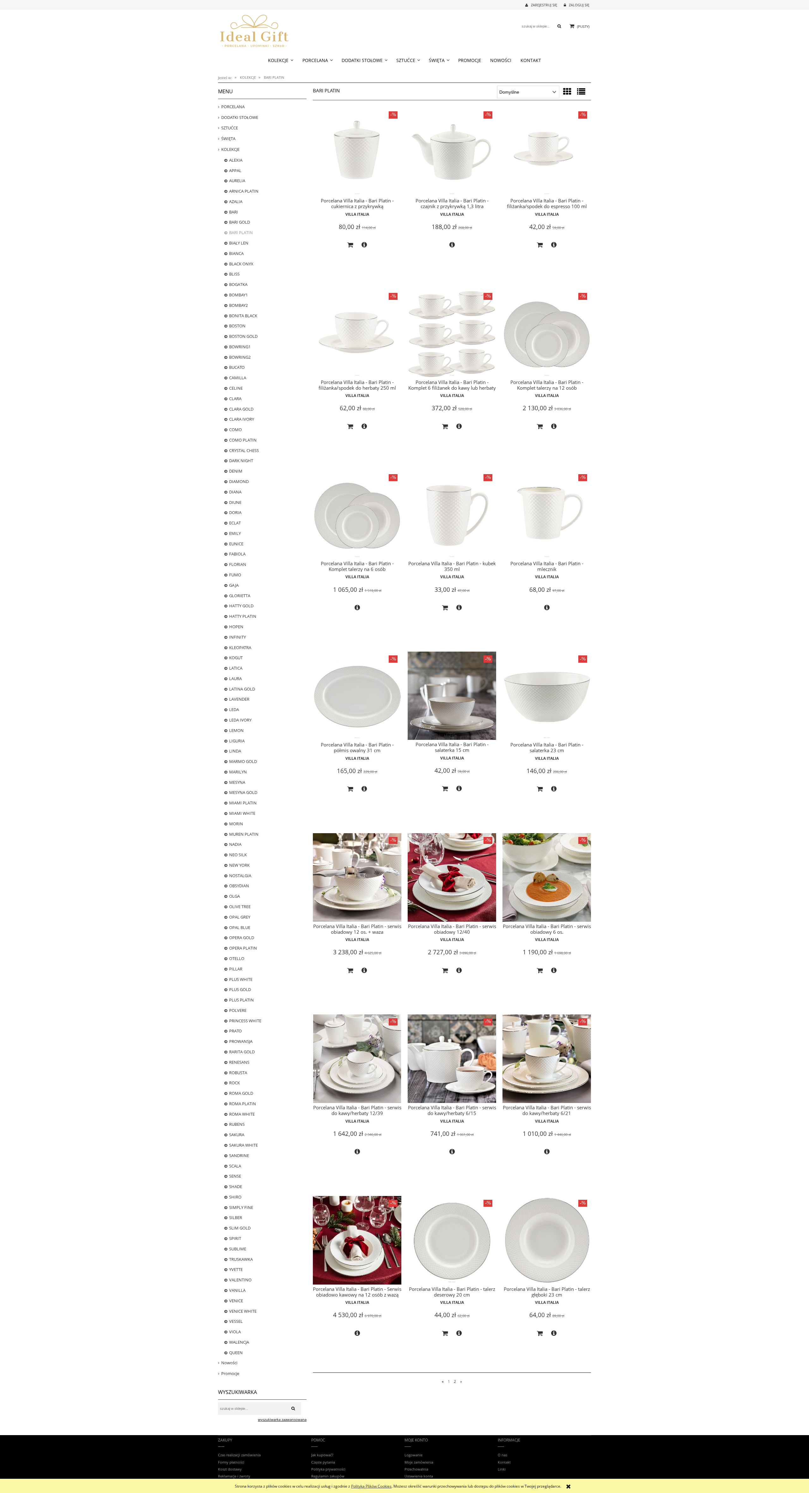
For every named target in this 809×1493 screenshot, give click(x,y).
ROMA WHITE (242, 1114)
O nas (502, 1455)
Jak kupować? (322, 1455)
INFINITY (237, 637)
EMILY (235, 533)
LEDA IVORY (240, 720)
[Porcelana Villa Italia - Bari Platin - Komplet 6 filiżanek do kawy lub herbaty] (452, 333)
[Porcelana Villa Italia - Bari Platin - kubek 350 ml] (452, 514)
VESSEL (236, 1321)
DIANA (235, 492)
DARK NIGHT (241, 460)
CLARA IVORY (241, 419)
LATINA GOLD (242, 689)
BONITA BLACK (243, 316)
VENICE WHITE (243, 1311)
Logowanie (413, 1455)
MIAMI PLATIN (243, 803)
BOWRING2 (240, 357)
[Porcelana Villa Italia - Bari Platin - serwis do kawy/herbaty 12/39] (357, 1058)
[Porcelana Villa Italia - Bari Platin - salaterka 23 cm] (546, 696)
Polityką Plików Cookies (371, 1486)
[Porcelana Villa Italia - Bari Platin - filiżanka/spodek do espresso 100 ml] (546, 152)
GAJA (234, 585)
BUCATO (237, 367)
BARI (233, 212)
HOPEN (236, 626)
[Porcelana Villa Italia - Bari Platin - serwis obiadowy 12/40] (452, 877)
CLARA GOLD (241, 409)
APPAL (235, 170)
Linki (502, 1469)
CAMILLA (237, 378)
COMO (235, 429)
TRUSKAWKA (241, 1259)
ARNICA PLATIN (244, 191)
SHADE (235, 1186)
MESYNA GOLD (243, 792)
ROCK (234, 1083)
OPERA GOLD (241, 937)
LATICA (235, 668)
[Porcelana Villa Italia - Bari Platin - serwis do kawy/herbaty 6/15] (452, 1058)
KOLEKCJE (230, 149)
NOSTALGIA (240, 875)
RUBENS (237, 1124)
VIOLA (235, 1332)
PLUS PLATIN (241, 1000)
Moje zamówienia (418, 1462)
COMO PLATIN (243, 440)
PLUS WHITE (240, 979)
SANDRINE (239, 1155)
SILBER (235, 1217)
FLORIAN (237, 564)
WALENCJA (239, 1342)
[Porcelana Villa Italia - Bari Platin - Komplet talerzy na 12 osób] (546, 333)
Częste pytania (323, 1462)
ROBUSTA (238, 1072)
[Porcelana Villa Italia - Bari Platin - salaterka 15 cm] (452, 696)
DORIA (235, 512)
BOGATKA (238, 284)
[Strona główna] (254, 30)
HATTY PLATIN (242, 616)
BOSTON (237, 326)
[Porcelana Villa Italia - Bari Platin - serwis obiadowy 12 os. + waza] (357, 877)
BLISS (234, 274)
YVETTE (236, 1269)
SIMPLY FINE (241, 1207)
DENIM (235, 471)
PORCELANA (233, 106)
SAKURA (236, 1134)
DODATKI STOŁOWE (239, 117)
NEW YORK (239, 865)
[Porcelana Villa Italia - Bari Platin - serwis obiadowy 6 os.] (546, 877)
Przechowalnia (416, 1469)
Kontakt (504, 1462)
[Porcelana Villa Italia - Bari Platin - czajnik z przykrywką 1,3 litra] (452, 152)
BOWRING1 (240, 347)
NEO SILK (238, 855)
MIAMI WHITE (242, 813)
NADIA (235, 844)
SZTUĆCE (229, 128)
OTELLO (236, 958)
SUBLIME (237, 1249)
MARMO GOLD (243, 761)
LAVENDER (239, 699)
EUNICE (236, 544)
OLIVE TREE (240, 906)
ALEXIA (235, 160)
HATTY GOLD (241, 606)
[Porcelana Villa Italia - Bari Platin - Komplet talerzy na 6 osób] (357, 514)
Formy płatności (231, 1462)
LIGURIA (237, 741)
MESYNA (237, 782)
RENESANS (239, 1062)
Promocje (230, 1373)
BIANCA (236, 253)
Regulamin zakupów (327, 1476)
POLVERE (237, 1010)
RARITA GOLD (242, 1052)
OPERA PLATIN (243, 948)
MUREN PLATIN (244, 834)
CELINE (236, 388)
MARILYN (238, 772)
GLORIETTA (239, 595)
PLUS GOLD (240, 989)
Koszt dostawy (230, 1469)
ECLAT (235, 523)
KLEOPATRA (240, 647)
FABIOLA (237, 554)
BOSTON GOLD (243, 336)
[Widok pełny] (581, 91)
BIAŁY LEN (238, 243)
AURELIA (237, 180)
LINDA (235, 751)
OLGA (234, 896)
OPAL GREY (239, 917)
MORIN (236, 824)
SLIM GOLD (240, 1228)
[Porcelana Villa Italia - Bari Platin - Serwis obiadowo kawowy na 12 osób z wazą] (357, 1240)
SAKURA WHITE (243, 1145)
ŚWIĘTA (228, 138)
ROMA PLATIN (242, 1103)
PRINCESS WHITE (245, 1021)
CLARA (235, 398)
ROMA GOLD (241, 1093)
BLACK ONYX (241, 264)
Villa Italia (357, 214)
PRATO (235, 1031)
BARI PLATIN (241, 232)
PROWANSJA (240, 1041)
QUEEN (236, 1352)
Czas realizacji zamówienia (239, 1455)
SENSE (235, 1176)
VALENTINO (240, 1280)
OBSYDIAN (239, 886)
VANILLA (237, 1290)
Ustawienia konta (418, 1476)
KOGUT (236, 657)
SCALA (235, 1166)
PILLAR (235, 969)
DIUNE (235, 502)
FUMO (235, 575)
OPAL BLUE (239, 927)
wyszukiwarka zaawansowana (282, 1419)
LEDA (234, 709)
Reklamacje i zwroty (234, 1476)
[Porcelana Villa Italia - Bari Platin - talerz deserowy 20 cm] (452, 1240)
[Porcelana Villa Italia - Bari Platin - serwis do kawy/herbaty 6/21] (546, 1058)
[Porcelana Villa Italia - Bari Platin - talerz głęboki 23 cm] (546, 1240)
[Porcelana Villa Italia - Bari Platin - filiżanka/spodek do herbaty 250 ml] (357, 333)
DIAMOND (239, 481)
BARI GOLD (239, 222)
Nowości (229, 1363)
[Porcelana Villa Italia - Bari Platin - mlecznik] (546, 514)
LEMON (236, 730)
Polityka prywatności (328, 1469)
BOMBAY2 (238, 305)
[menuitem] (280, 60)
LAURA (235, 678)
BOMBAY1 (238, 295)
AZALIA (235, 201)
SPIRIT (235, 1238)
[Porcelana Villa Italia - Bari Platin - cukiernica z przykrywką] (357, 152)
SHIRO (235, 1197)
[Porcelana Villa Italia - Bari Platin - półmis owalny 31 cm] (357, 696)
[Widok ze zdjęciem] (567, 91)
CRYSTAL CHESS (244, 450)
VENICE (236, 1301)
